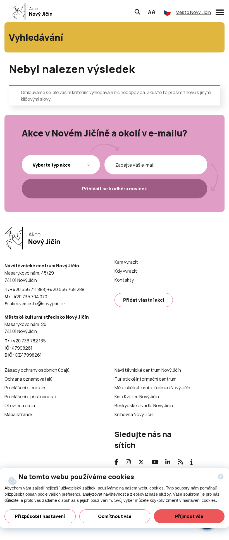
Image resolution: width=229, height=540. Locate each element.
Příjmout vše (189, 516)
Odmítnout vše (115, 516)
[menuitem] (126, 262)
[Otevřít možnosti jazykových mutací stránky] (167, 12)
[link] (30, 11)
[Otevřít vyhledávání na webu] (137, 11)
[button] (220, 11)
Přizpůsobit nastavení (40, 516)
